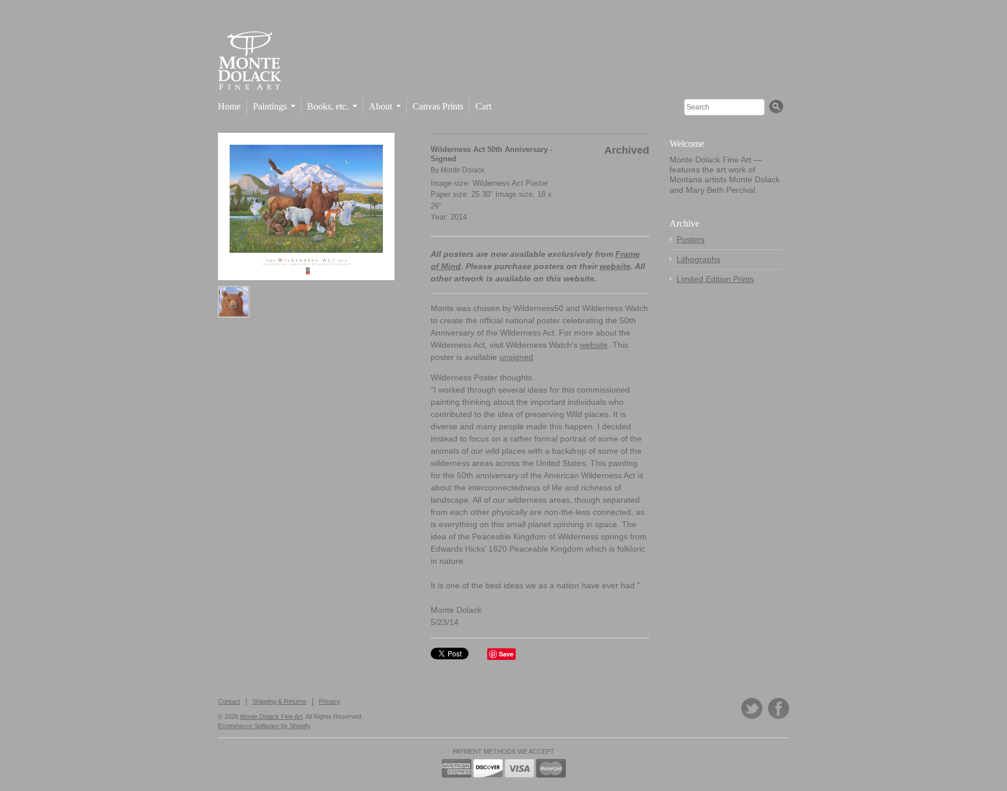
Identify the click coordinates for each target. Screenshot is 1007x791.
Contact (229, 701)
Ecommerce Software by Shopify (264, 725)
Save (506, 653)
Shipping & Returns (279, 701)
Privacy (329, 701)
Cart (483, 106)
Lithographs (698, 259)
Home (229, 106)
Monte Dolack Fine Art (271, 716)
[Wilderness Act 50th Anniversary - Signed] (306, 206)
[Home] (249, 80)
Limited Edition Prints (715, 279)
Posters (691, 239)
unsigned (516, 357)
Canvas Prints (438, 106)
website (615, 266)
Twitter (751, 708)
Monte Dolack (462, 170)
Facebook (778, 708)
